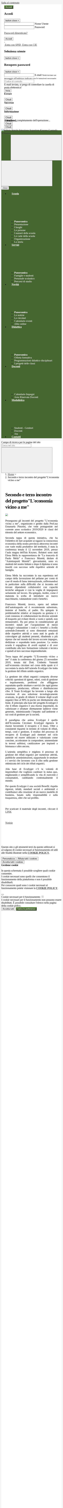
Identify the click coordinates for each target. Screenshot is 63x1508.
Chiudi (8, 99)
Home (11, 474)
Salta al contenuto (10, 2)
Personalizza (9, 858)
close (5, 188)
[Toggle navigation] (26, 173)
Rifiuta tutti (27, 858)
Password (40, 27)
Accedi (8, 7)
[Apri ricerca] (36, 147)
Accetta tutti (13, 862)
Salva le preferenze (26, 909)
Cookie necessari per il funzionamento (21, 896)
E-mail (38, 75)
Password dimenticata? (15, 33)
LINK (8, 811)
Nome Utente (41, 23)
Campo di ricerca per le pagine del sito (20, 442)
